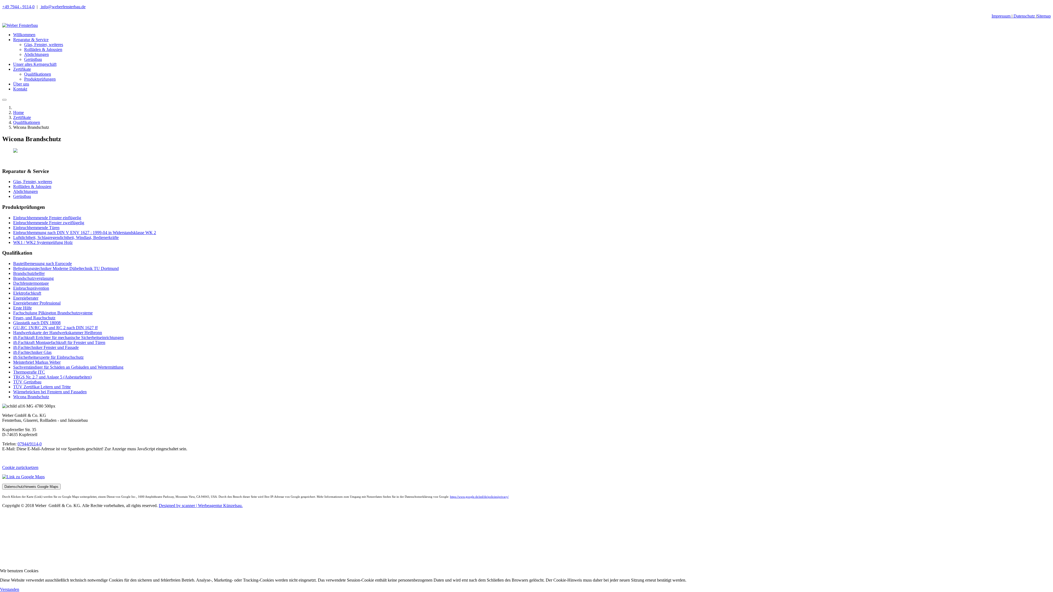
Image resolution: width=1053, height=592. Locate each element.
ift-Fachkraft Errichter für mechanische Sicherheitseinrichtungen (68, 337)
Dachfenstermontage (31, 283)
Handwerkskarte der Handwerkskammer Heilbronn (57, 332)
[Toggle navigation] (4, 100)
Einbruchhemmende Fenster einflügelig (47, 217)
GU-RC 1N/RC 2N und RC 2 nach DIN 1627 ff (55, 327)
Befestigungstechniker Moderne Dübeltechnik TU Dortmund (66, 268)
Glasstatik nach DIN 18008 (37, 322)
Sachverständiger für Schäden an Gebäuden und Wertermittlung (68, 367)
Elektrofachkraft (27, 293)
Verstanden (9, 589)
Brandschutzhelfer (29, 273)
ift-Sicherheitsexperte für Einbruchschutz (48, 357)
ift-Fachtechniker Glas (32, 352)
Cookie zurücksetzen (20, 467)
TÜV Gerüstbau (27, 382)
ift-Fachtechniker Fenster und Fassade (46, 347)
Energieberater (25, 298)
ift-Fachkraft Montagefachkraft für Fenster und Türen (59, 342)
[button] (31, 39)
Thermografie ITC (29, 372)
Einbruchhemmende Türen (36, 227)
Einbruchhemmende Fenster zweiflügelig (48, 222)
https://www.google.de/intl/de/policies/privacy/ (479, 496)
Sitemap (1044, 16)
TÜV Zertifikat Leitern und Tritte (42, 387)
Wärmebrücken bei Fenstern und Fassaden (50, 391)
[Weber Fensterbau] (20, 25)
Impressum (1002, 16)
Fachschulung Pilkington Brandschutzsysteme (53, 313)
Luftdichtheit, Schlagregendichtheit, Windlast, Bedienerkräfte (66, 237)
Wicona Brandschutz (31, 396)
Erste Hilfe (22, 308)
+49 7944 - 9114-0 (18, 6)
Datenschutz (1024, 16)
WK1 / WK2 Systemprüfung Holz (43, 242)
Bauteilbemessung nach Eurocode (42, 263)
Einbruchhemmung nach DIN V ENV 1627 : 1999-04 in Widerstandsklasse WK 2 (84, 232)
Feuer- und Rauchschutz (34, 317)
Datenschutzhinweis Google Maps (31, 487)
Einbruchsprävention (31, 288)
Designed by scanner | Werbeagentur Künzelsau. (201, 505)
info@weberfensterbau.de (63, 6)
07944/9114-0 (30, 444)
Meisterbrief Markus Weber (37, 362)
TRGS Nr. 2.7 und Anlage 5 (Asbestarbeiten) (52, 377)
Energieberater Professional (37, 303)
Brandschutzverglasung (33, 278)
